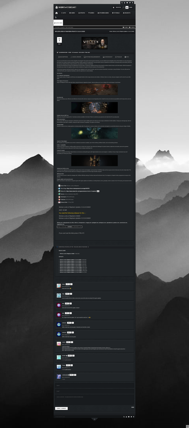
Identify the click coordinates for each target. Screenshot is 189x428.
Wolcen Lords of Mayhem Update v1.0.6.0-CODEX (70, 264)
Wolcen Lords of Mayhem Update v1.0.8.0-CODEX (70, 265)
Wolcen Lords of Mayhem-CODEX (67, 253)
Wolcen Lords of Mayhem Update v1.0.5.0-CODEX (70, 262)
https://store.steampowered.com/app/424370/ (78, 188)
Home (110, 31)
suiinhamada (64, 375)
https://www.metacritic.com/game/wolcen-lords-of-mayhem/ (81, 191)
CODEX (69, 52)
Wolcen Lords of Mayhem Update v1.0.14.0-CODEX (71, 270)
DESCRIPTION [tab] (64, 57)
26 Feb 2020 (81, 52)
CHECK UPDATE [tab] (76, 57)
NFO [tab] (127, 57)
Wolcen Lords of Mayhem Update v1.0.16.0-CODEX (71, 272)
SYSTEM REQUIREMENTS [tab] (93, 57)
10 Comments (75, 52)
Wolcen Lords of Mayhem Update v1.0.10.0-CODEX (71, 267)
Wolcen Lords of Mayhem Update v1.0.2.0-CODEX (70, 259)
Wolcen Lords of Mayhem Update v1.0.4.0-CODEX (70, 261)
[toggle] (187, 426)
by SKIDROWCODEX (63, 52)
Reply (67, 293)
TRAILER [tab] (119, 57)
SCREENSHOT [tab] (108, 57)
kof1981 (64, 355)
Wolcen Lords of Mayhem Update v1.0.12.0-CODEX (71, 269)
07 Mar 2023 (87, 52)
